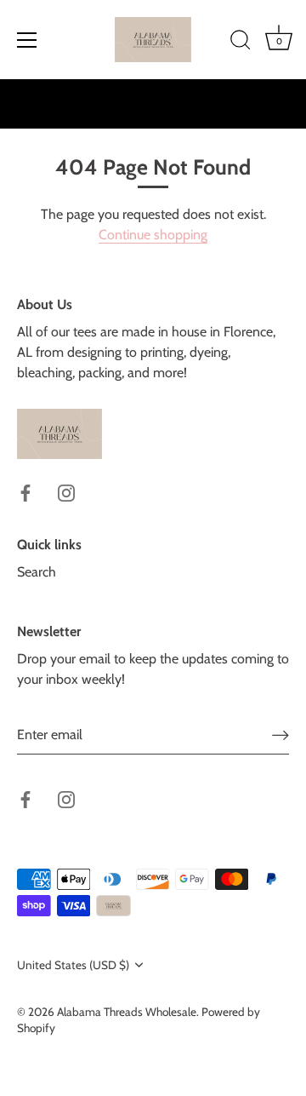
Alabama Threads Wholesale (126, 1012)
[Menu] (27, 40)
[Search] (240, 42)
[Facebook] (25, 492)
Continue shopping (153, 235)
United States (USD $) (73, 965)
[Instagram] (66, 492)
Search (36, 572)
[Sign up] (280, 734)
